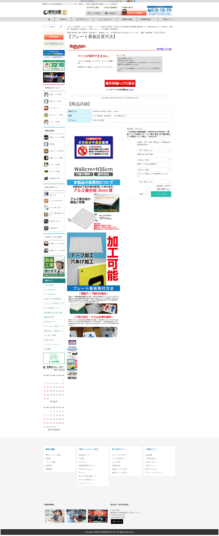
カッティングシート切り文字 (57, 194)
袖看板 (52, 144)
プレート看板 (55, 122)
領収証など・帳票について (54, 331)
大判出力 (63, 19)
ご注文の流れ (49, 285)
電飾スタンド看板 (56, 158)
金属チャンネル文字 (57, 243)
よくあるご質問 (50, 335)
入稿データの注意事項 (52, 299)
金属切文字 (116, 465)
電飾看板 (49, 469)
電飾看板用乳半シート (87, 465)
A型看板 (49, 465)
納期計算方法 (49, 317)
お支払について (50, 322)
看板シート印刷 (55, 94)
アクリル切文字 (118, 458)
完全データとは (151, 469)
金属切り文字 (55, 221)
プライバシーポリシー (52, 344)
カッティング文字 (118, 455)
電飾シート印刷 (55, 101)
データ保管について (51, 308)
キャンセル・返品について (54, 326)
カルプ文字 (116, 462)
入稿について (150, 465)
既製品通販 (49, 131)
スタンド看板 (55, 165)
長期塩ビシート (85, 455)
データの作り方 (50, 290)
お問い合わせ (49, 340)
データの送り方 (50, 294)
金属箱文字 (54, 228)
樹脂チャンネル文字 (57, 250)
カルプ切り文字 (55, 207)
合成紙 (81, 458)
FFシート (82, 473)
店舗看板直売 (146, 19)
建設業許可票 (55, 178)
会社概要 (47, 349)
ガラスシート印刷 (56, 115)
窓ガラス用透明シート (87, 480)
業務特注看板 (127, 19)
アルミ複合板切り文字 (57, 214)
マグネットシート (85, 483)
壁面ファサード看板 (57, 137)
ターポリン (54, 108)
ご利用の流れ (150, 458)
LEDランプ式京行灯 (57, 151)
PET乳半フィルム (85, 469)
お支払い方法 (150, 462)
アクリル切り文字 (56, 201)
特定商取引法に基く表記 (53, 312)
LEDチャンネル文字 (53, 237)
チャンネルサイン (105, 19)
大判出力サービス (52, 88)
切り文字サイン (83, 19)
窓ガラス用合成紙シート (88, 476)
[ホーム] (49, 19)
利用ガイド (167, 19)
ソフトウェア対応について (54, 303)
